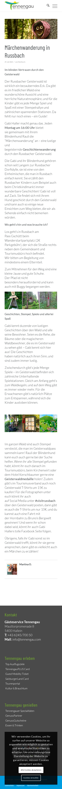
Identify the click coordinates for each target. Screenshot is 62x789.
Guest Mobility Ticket (17, 673)
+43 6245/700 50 (20, 635)
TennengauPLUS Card (17, 669)
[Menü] (53, 6)
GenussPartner (13, 715)
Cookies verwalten (31, 778)
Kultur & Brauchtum (16, 688)
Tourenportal (12, 683)
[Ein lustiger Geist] (31, 29)
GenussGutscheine (15, 720)
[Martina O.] (12, 574)
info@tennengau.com (26, 639)
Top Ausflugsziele (15, 664)
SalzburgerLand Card (17, 678)
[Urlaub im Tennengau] (26, 6)
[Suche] (46, 6)
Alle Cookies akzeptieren (31, 770)
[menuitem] (46, 6)
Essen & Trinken (14, 725)
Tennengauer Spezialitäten (19, 710)
